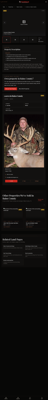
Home (4, 6)
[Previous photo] (4, 22)
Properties (10, 6)
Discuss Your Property (11, 88)
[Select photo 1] (6, 40)
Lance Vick (8, 171)
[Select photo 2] (15, 40)
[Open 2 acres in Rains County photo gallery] (24, 22)
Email (37, 181)
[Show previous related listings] (41, 205)
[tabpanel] (24, 26)
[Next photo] (43, 22)
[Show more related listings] (44, 205)
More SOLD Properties (24, 88)
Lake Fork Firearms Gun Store (11, 223)
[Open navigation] (46, 2)
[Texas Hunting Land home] (24, 2)
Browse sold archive (40, 200)
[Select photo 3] (24, 40)
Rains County (19, 6)
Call (12, 181)
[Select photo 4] (33, 40)
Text (24, 181)
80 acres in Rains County (32, 223)
